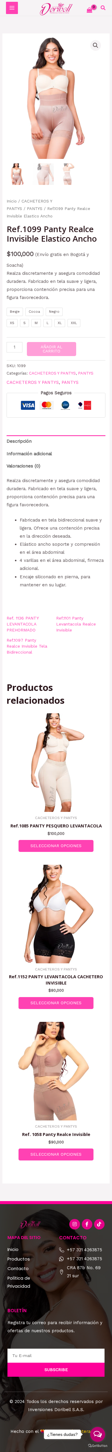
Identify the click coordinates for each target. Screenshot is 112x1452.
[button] (103, 8)
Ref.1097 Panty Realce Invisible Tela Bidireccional (27, 646)
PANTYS (34, 208)
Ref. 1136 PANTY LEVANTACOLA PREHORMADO (23, 624)
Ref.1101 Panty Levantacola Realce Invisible (76, 624)
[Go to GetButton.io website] (97, 1446)
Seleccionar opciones (56, 845)
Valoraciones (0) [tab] (23, 466)
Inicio (12, 201)
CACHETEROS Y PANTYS (52, 373)
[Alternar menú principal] (12, 8)
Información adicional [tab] (29, 453)
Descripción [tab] (19, 441)
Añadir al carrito (51, 348)
